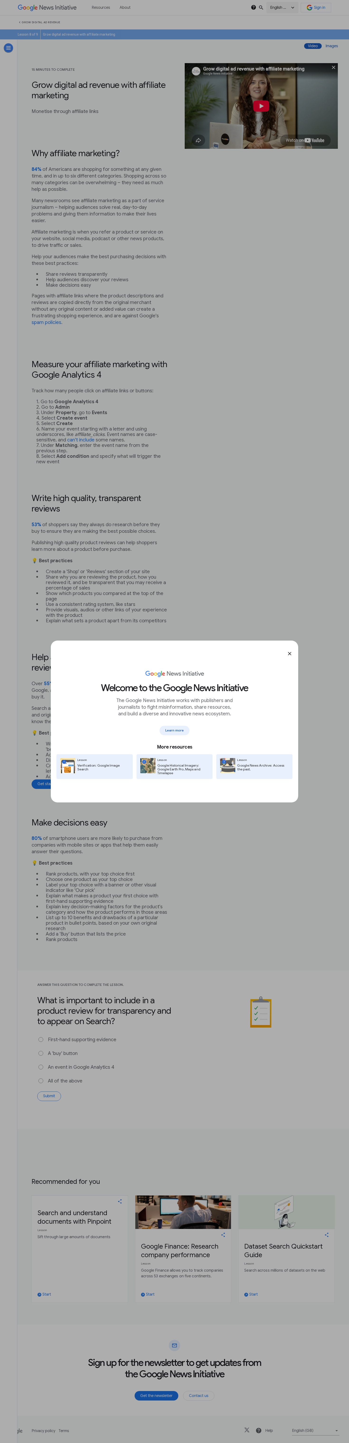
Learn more (174, 730)
